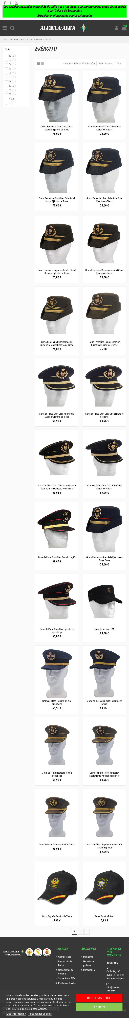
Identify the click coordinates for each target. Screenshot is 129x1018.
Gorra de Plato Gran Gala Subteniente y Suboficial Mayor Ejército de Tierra (57, 487)
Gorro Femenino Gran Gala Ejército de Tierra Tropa (104, 559)
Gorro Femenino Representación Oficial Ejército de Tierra (104, 272)
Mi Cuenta (88, 956)
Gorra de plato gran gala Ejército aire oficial (104, 702)
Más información (16, 1013)
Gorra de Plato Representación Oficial (57, 844)
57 (12, 77)
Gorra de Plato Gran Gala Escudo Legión (57, 557)
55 (12, 68)
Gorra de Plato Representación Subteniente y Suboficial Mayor (104, 774)
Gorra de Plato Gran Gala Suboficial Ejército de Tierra (104, 487)
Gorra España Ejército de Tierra (57, 916)
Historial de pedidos (88, 963)
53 (12, 60)
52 (12, 55)
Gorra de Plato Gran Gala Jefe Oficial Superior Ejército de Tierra (57, 415)
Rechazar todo (99, 998)
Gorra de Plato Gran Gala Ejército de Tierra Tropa (57, 631)
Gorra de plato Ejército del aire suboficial (56, 702)
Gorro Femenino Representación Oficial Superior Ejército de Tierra (57, 272)
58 (12, 81)
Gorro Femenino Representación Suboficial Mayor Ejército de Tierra (56, 343)
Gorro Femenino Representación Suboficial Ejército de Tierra (104, 343)
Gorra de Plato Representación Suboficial (57, 774)
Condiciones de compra (65, 971)
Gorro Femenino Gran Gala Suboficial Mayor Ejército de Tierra (57, 200)
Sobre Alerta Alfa (66, 978)
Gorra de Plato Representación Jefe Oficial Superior (104, 846)
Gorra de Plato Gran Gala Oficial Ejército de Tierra (104, 415)
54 (12, 64)
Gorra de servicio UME (104, 629)
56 (12, 73)
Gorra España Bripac (104, 916)
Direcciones (89, 969)
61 (12, 94)
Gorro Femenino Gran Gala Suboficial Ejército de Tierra (104, 200)
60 (12, 90)
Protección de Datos (65, 963)
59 (12, 85)
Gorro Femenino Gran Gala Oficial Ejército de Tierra (104, 128)
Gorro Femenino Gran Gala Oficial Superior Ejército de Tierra (57, 128)
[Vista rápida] (56, 122)
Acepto (99, 1007)
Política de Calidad (67, 983)
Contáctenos (64, 956)
